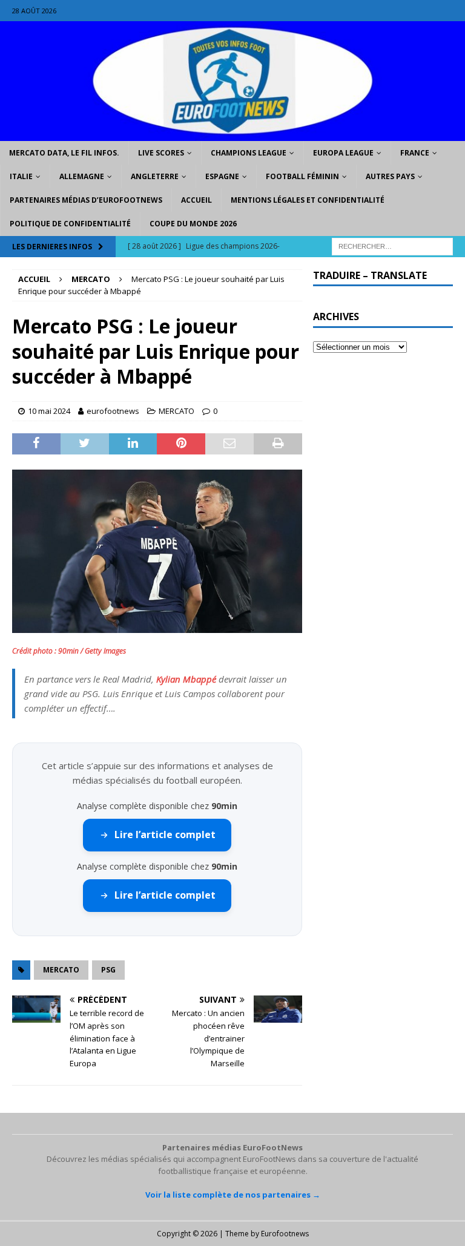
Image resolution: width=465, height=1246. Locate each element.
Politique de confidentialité (70, 223)
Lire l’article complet (165, 834)
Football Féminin (302, 176)
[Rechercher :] (392, 245)
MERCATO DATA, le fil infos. (64, 153)
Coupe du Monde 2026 (193, 223)
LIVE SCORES (161, 153)
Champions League (248, 153)
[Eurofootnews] (232, 133)
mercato (61, 970)
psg (108, 970)
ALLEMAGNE (81, 176)
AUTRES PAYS (390, 176)
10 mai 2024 (49, 410)
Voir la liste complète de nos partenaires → (232, 1194)
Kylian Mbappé (186, 679)
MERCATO (176, 410)
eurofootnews (113, 410)
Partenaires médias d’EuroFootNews (86, 200)
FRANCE (414, 153)
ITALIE (21, 176)
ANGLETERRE (155, 176)
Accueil (196, 200)
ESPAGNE (222, 176)
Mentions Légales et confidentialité (307, 200)
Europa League (343, 153)
